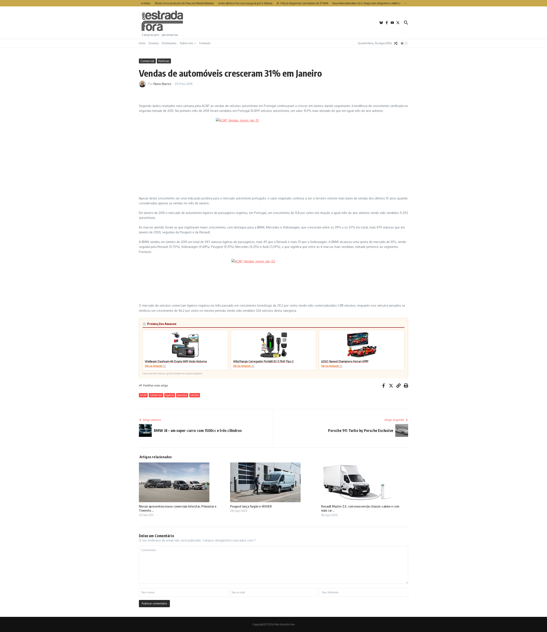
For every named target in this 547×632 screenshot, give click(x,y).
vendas (194, 395)
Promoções (169, 43)
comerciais (156, 395)
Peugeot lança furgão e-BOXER (251, 506)
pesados (182, 395)
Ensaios (154, 43)
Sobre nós (186, 43)
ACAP (143, 395)
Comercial (147, 61)
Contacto (204, 43)
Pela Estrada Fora (162, 21)
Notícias (163, 61)
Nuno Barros (162, 84)
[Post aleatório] (395, 43)
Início (142, 43)
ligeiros (169, 395)
